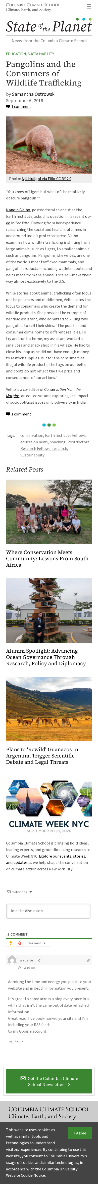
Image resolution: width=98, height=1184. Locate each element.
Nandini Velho (18, 210)
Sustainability (41, 54)
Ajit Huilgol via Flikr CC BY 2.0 (46, 179)
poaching (58, 442)
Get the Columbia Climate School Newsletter (53, 1081)
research (59, 448)
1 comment (21, 106)
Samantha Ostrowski (34, 94)
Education (16, 54)
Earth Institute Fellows (65, 435)
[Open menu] (89, 6)
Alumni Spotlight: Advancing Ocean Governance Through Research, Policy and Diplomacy (46, 657)
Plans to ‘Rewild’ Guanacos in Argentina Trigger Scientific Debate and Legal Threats (42, 755)
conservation (31, 435)
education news (34, 442)
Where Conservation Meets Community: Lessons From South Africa (47, 558)
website (26, 960)
